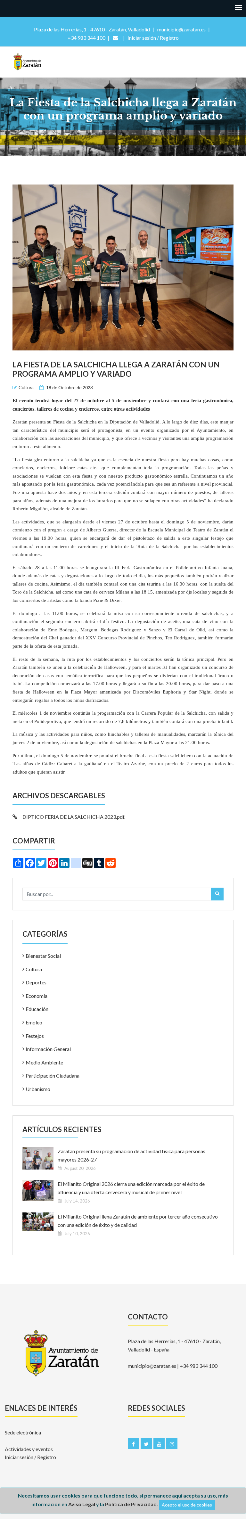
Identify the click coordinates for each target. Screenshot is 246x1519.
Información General (48, 1049)
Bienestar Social (43, 956)
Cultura (26, 387)
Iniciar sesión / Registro (30, 1457)
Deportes (36, 982)
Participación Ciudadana (52, 1075)
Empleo (34, 1022)
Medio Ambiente (44, 1062)
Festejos (35, 1036)
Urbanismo (38, 1089)
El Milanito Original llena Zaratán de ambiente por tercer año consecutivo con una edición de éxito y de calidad (138, 1220)
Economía (36, 996)
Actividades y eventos (29, 1449)
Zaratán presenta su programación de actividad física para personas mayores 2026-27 (131, 1155)
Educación (37, 1009)
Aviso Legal (81, 1504)
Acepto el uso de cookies (187, 1504)
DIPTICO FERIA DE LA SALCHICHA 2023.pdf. (73, 817)
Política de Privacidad (131, 1504)
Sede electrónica (23, 1432)
